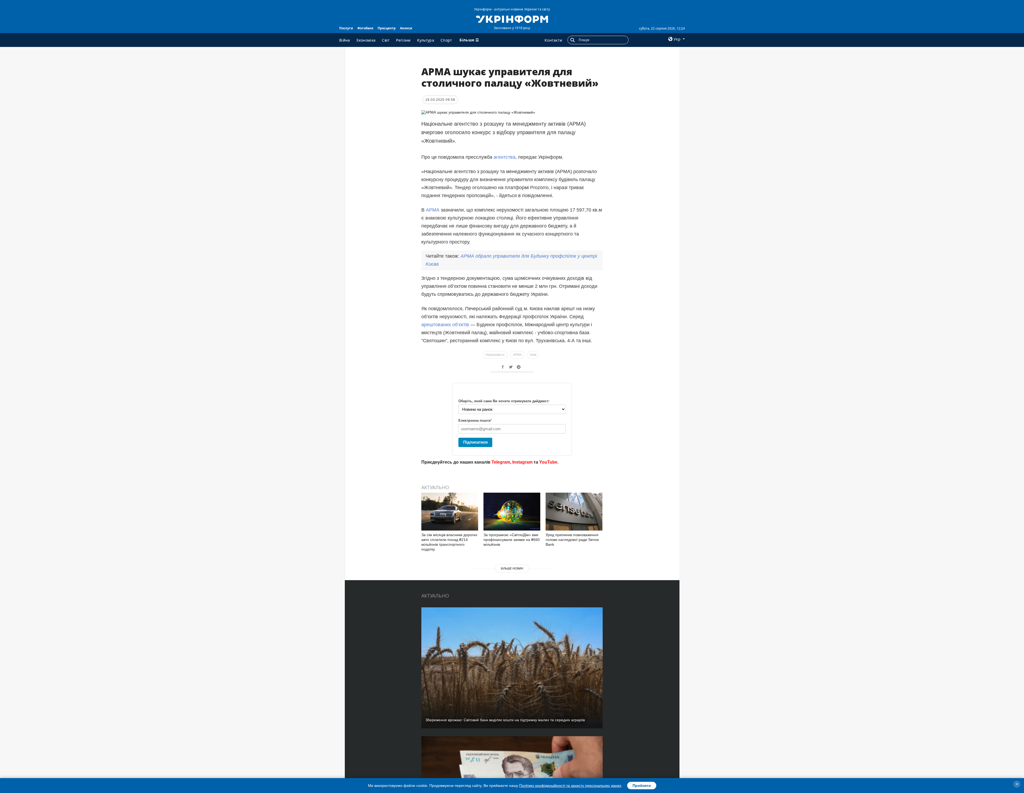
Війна (344, 40)
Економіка (366, 40)
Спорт (446, 40)
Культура (425, 40)
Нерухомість (495, 355)
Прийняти (642, 785)
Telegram (500, 462)
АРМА (433, 210)
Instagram (522, 462)
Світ (386, 40)
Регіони (403, 40)
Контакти (553, 40)
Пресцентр (387, 28)
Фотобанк (365, 28)
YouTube (548, 462)
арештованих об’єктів (445, 324)
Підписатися (475, 442)
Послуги (346, 28)
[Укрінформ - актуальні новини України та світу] (512, 19)
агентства (504, 157)
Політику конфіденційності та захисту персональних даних (570, 785)
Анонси (406, 28)
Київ (533, 355)
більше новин (512, 568)
